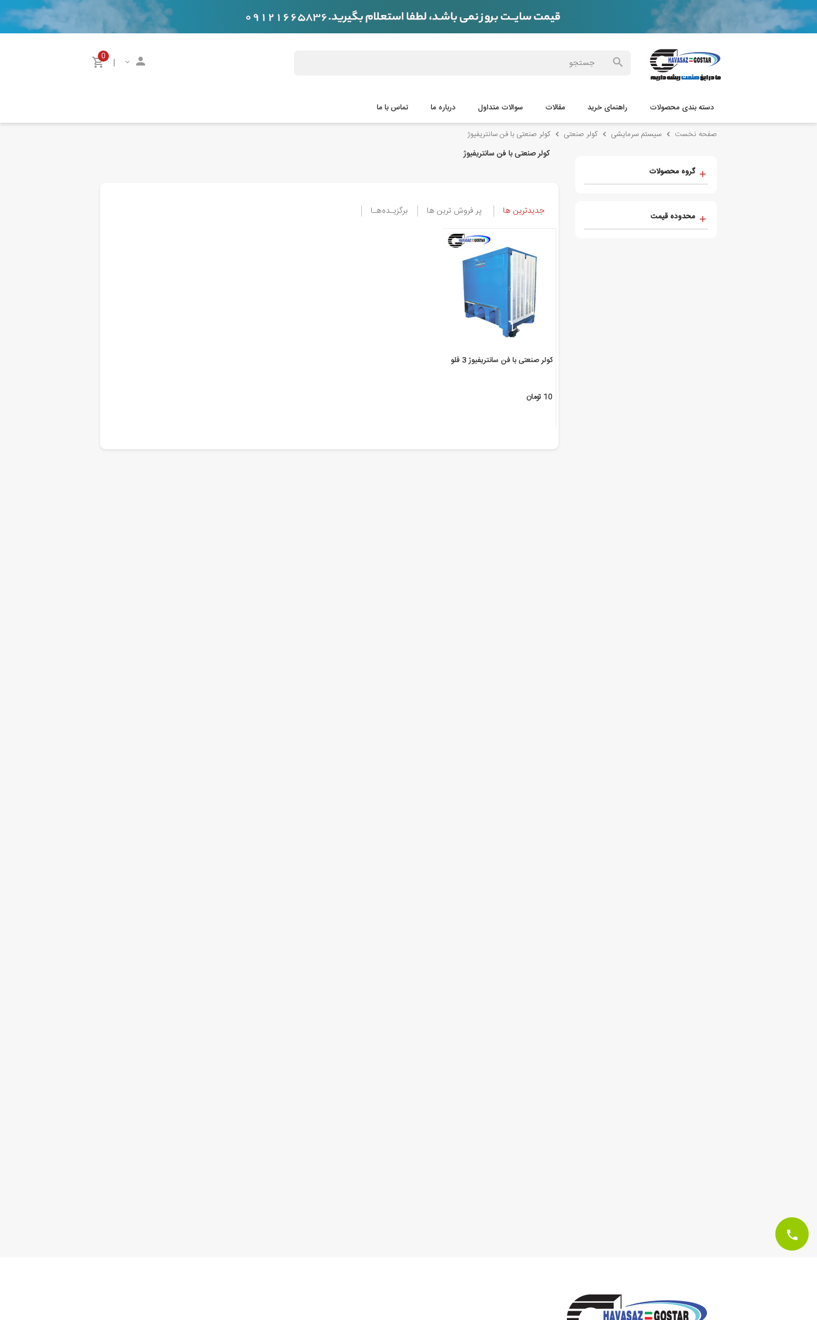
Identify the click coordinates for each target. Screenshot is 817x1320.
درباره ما (443, 108)
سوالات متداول (500, 108)
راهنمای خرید (607, 108)
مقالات (555, 108)
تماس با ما (393, 108)
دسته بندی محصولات (682, 108)
